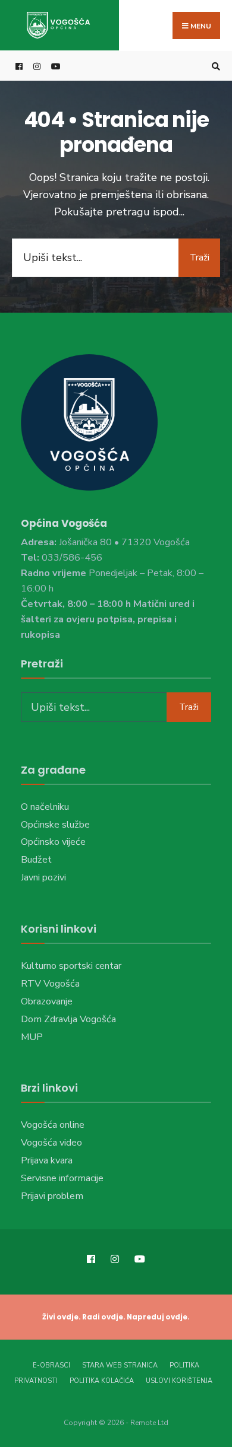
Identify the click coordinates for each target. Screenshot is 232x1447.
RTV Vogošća (50, 983)
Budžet (36, 859)
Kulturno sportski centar (71, 965)
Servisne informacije (62, 1178)
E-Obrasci (51, 1365)
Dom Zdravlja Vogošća (68, 1019)
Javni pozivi (43, 877)
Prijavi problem (52, 1196)
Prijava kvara (47, 1160)
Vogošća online (52, 1124)
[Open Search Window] (214, 66)
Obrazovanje (47, 1001)
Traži (199, 257)
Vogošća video (51, 1142)
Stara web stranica (120, 1365)
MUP (32, 1037)
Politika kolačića (102, 1380)
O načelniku (45, 806)
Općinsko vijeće (53, 841)
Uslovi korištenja (179, 1380)
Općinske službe (55, 824)
